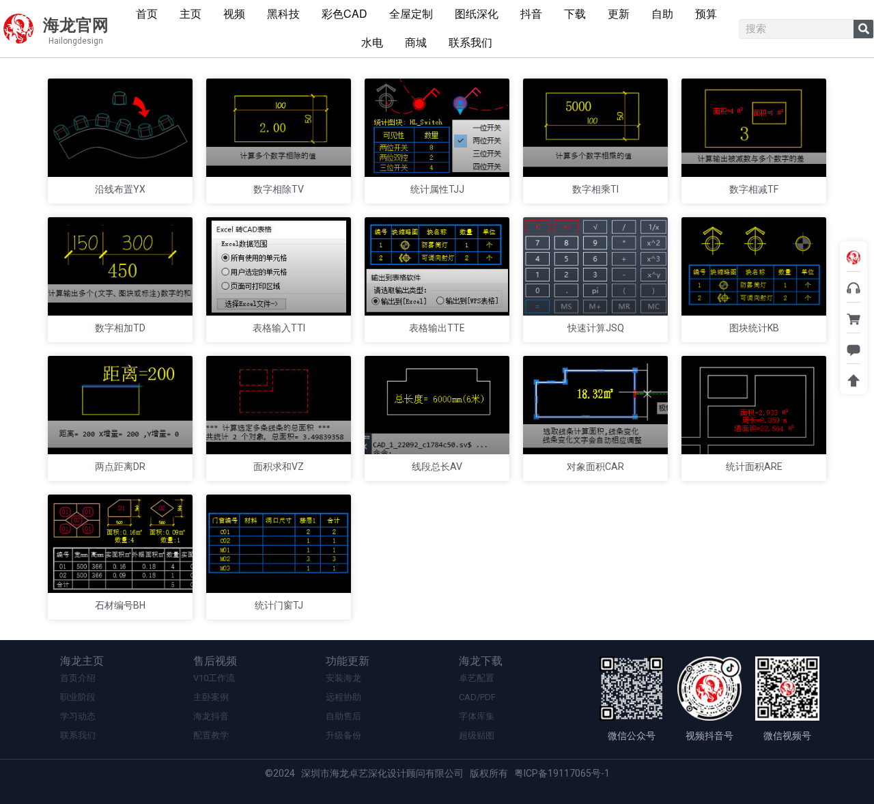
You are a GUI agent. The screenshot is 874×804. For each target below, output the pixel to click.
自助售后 (343, 716)
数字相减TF (753, 189)
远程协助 (343, 697)
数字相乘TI (595, 189)
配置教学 (211, 735)
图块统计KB (754, 327)
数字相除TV (278, 189)
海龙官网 (76, 25)
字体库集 (476, 716)
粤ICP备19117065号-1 (562, 773)
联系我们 (78, 735)
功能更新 (347, 660)
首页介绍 (78, 678)
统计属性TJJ (437, 189)
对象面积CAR (595, 466)
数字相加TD (120, 327)
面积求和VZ (278, 466)
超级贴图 (476, 735)
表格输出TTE (437, 327)
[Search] (863, 29)
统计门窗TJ (279, 605)
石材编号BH (120, 605)
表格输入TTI (279, 327)
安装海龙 (343, 678)
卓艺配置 (476, 678)
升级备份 (343, 735)
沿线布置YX (120, 189)
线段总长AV (437, 466)
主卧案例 (211, 697)
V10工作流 (214, 678)
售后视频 (215, 660)
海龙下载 (481, 660)
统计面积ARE (754, 466)
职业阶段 (78, 697)
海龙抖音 (211, 716)
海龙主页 (82, 660)
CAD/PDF (477, 697)
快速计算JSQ (595, 327)
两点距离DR (120, 466)
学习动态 (78, 716)
